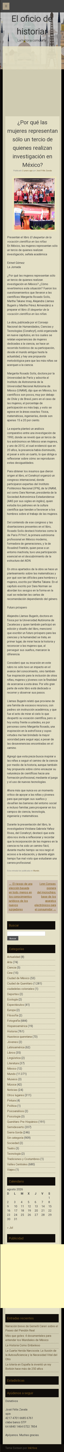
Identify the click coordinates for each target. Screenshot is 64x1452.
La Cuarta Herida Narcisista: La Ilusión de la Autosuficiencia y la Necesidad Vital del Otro (31, 1355)
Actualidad (13, 957)
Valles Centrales (17, 1164)
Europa (11, 1010)
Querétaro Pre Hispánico (22, 1121)
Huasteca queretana (19, 1036)
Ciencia (11, 967)
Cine (10, 973)
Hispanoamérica (17, 1026)
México (11, 1068)
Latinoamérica (16, 1047)
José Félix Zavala (44, 170)
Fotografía (13, 1020)
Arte (9, 962)
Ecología (12, 999)
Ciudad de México (18, 978)
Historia (12, 1031)
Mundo (36, 871)
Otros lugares (15, 1095)
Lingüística (14, 1058)
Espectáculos (15, 1004)
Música (11, 1084)
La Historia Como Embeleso (22, 1345)
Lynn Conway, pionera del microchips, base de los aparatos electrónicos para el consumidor (45, 896)
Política (12, 1106)
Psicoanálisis (15, 1111)
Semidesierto (15, 1127)
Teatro (11, 1148)
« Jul (10, 1227)
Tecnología (14, 1153)
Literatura (13, 1063)
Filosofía (12, 1015)
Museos (12, 1079)
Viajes (11, 1169)
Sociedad (13, 1143)
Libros (11, 1052)
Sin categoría (15, 1137)
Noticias (12, 1090)
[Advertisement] (32, 83)
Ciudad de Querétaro (20, 983)
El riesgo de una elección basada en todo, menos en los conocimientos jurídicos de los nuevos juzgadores (20, 896)
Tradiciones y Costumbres (23, 1159)
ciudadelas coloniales (20, 989)
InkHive (32, 1448)
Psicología (13, 1116)
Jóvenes (12, 1042)
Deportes (13, 994)
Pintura (11, 1100)
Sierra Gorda (14, 1132)
